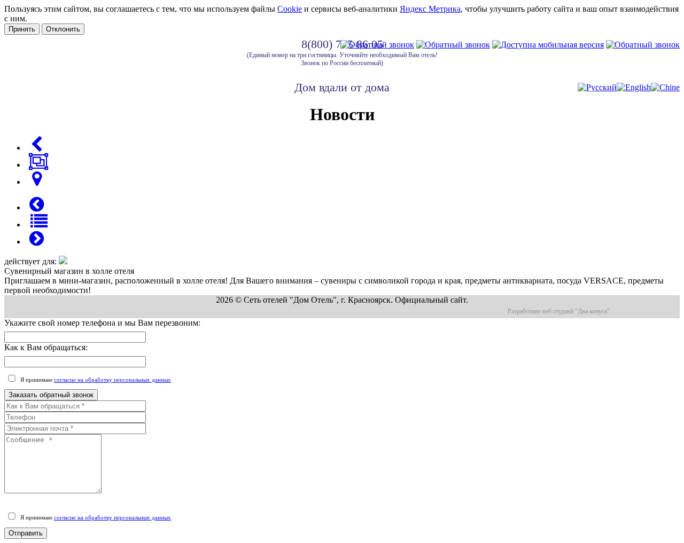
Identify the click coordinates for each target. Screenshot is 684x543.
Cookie (289, 8)
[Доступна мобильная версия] (548, 44)
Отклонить (63, 29)
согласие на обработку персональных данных (112, 379)
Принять (22, 29)
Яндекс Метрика (430, 8)
